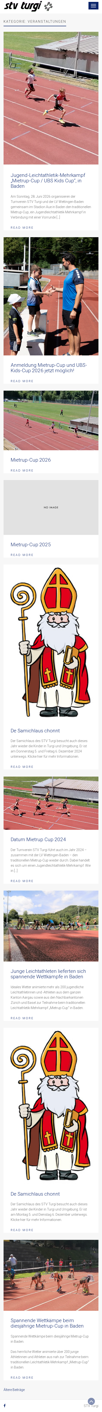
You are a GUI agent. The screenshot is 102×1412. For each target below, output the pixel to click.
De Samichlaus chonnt (35, 731)
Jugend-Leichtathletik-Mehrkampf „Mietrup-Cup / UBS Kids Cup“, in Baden (48, 180)
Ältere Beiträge (14, 1390)
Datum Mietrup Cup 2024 (38, 839)
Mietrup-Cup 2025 (31, 544)
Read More (22, 227)
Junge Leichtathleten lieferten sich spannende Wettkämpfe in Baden (48, 973)
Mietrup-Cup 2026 (31, 460)
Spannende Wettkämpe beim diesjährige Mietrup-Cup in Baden (47, 1323)
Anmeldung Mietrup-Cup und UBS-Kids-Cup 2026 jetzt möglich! (49, 367)
